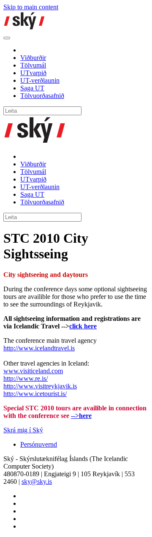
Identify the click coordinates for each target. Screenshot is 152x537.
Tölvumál (33, 65)
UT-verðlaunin (40, 80)
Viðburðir (33, 57)
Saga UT (32, 88)
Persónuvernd (38, 444)
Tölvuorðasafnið (42, 95)
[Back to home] (24, 28)
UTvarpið (33, 72)
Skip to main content (30, 7)
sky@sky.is (37, 481)
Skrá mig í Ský (23, 430)
